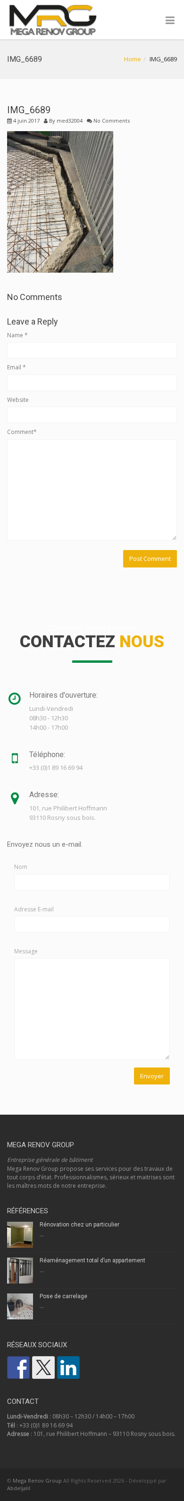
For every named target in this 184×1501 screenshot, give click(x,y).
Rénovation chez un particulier (79, 1224)
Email (16, 367)
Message (26, 951)
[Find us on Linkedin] (68, 1367)
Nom (20, 867)
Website (18, 400)
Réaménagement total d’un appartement (92, 1260)
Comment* (22, 432)
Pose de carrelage (63, 1296)
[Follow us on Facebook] (18, 1367)
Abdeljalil (18, 1488)
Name (17, 335)
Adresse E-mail (34, 909)
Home (132, 59)
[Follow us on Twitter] (43, 1367)
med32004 (70, 120)
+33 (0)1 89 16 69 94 (46, 1425)
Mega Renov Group (37, 1480)
